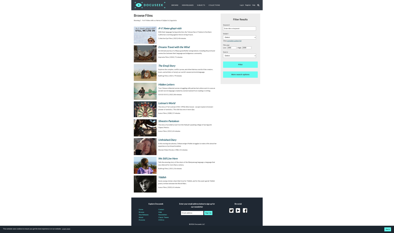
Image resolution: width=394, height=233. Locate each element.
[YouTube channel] (238, 210)
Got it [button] (388, 229)
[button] (258, 5)
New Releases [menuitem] (144, 215)
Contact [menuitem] (161, 209)
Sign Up (208, 213)
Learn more (66, 229)
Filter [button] (240, 65)
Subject (225, 34)
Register (248, 5)
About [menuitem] (141, 217)
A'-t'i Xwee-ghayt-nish (169, 28)
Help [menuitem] (160, 212)
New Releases (188, 5)
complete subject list (234, 41)
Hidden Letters (166, 84)
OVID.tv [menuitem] (161, 220)
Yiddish (162, 177)
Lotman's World (166, 103)
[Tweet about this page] (231, 210)
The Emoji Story (166, 65)
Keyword (226, 25)
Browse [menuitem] (141, 212)
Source (225, 52)
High (239, 48)
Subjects (201, 5)
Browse (174, 5)
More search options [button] (240, 74)
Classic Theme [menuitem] (163, 217)
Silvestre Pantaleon (168, 121)
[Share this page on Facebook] (245, 210)
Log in (242, 5)
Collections (214, 5)
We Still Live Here (168, 158)
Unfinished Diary (167, 139)
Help (253, 5)
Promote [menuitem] (142, 220)
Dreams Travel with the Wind (174, 47)
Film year (226, 45)
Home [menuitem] (141, 209)
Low (224, 48)
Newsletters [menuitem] (162, 215)
